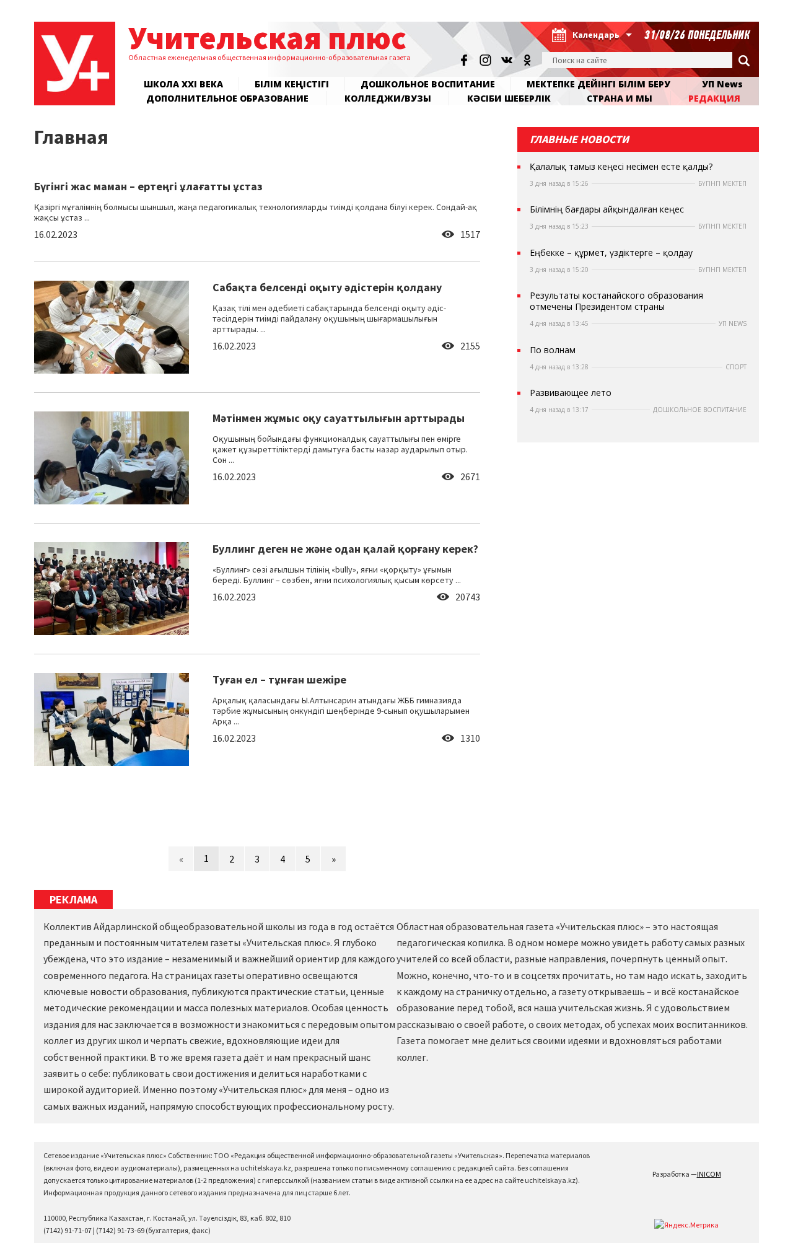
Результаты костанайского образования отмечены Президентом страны (616, 301)
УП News (722, 84)
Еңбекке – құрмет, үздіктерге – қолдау (611, 252)
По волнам (553, 350)
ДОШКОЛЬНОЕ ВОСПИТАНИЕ (428, 84)
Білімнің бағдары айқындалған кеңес (607, 209)
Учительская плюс (267, 37)
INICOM (709, 1174)
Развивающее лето (570, 392)
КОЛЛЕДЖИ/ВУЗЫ (387, 98)
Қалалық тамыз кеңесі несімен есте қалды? (621, 166)
